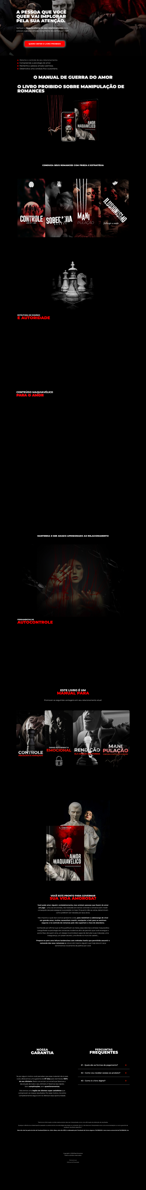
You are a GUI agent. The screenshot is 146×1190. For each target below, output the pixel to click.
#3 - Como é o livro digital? (93, 1081)
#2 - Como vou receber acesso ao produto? (100, 1073)
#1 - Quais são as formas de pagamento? (99, 1065)
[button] (104, 1065)
